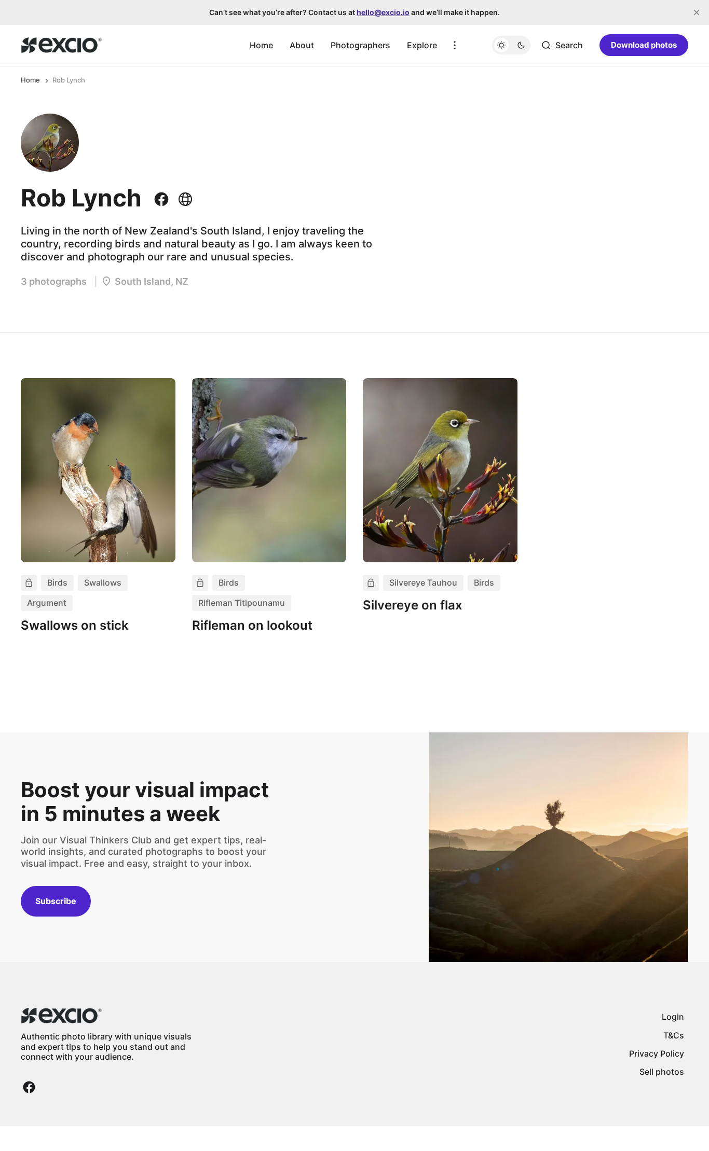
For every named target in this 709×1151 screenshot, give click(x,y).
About (302, 45)
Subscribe (55, 901)
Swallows (102, 582)
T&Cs (673, 1035)
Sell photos (661, 1071)
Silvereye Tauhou (423, 582)
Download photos (644, 45)
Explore (422, 45)
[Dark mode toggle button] (511, 45)
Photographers (360, 45)
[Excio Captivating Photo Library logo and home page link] (61, 45)
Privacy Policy (656, 1053)
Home (261, 45)
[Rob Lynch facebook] (163, 199)
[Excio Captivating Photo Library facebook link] (29, 1087)
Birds (57, 582)
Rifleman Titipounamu (241, 603)
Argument (46, 603)
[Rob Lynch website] (183, 199)
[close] (696, 12)
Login (673, 1016)
